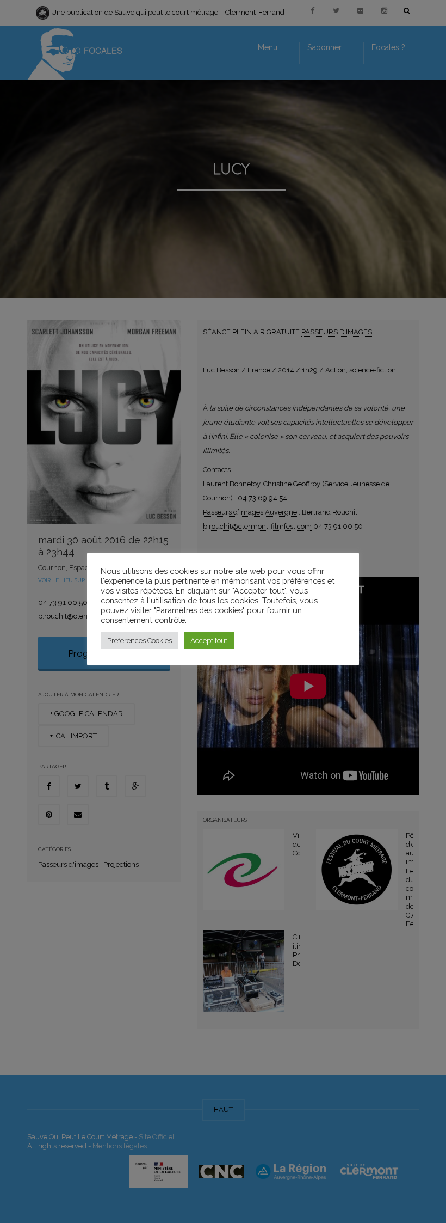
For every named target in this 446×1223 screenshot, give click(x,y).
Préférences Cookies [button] (139, 641)
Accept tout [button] (208, 641)
